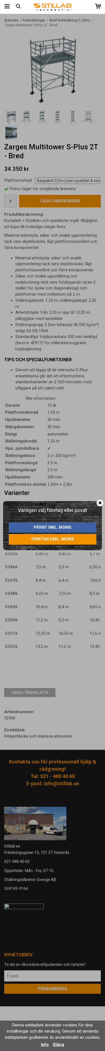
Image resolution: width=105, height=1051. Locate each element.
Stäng (58, 1044)
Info (45, 1044)
